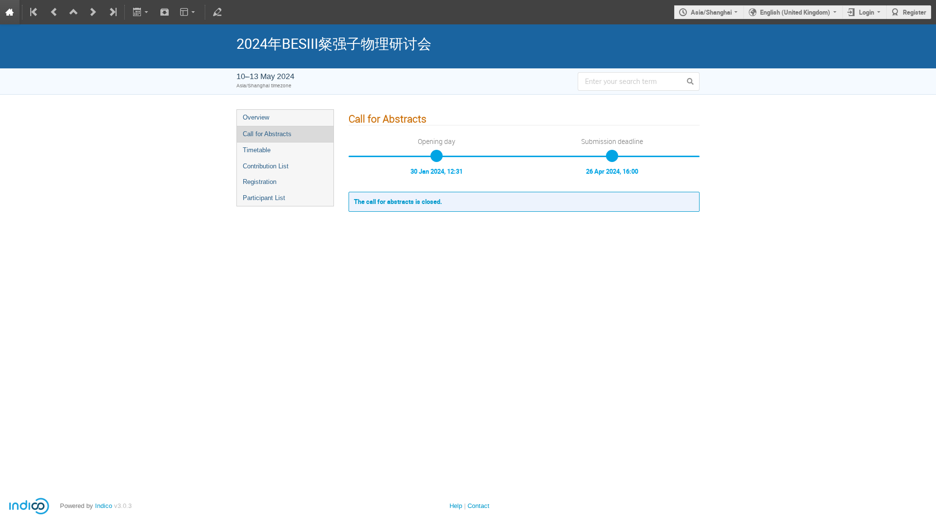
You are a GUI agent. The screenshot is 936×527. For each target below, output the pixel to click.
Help (455, 506)
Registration (259, 181)
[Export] (141, 12)
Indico (103, 506)
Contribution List (266, 166)
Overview (256, 117)
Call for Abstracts (267, 134)
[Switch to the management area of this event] (217, 12)
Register (914, 12)
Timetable (257, 150)
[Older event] (54, 12)
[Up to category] (73, 12)
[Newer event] (93, 12)
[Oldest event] (34, 12)
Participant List (264, 198)
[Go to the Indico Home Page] (10, 12)
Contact (478, 506)
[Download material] (165, 12)
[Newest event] (112, 12)
